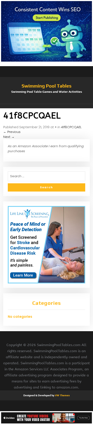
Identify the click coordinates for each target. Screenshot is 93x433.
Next (8, 136)
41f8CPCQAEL (71, 127)
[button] (46, 106)
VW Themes (62, 395)
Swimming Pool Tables (47, 86)
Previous (12, 131)
